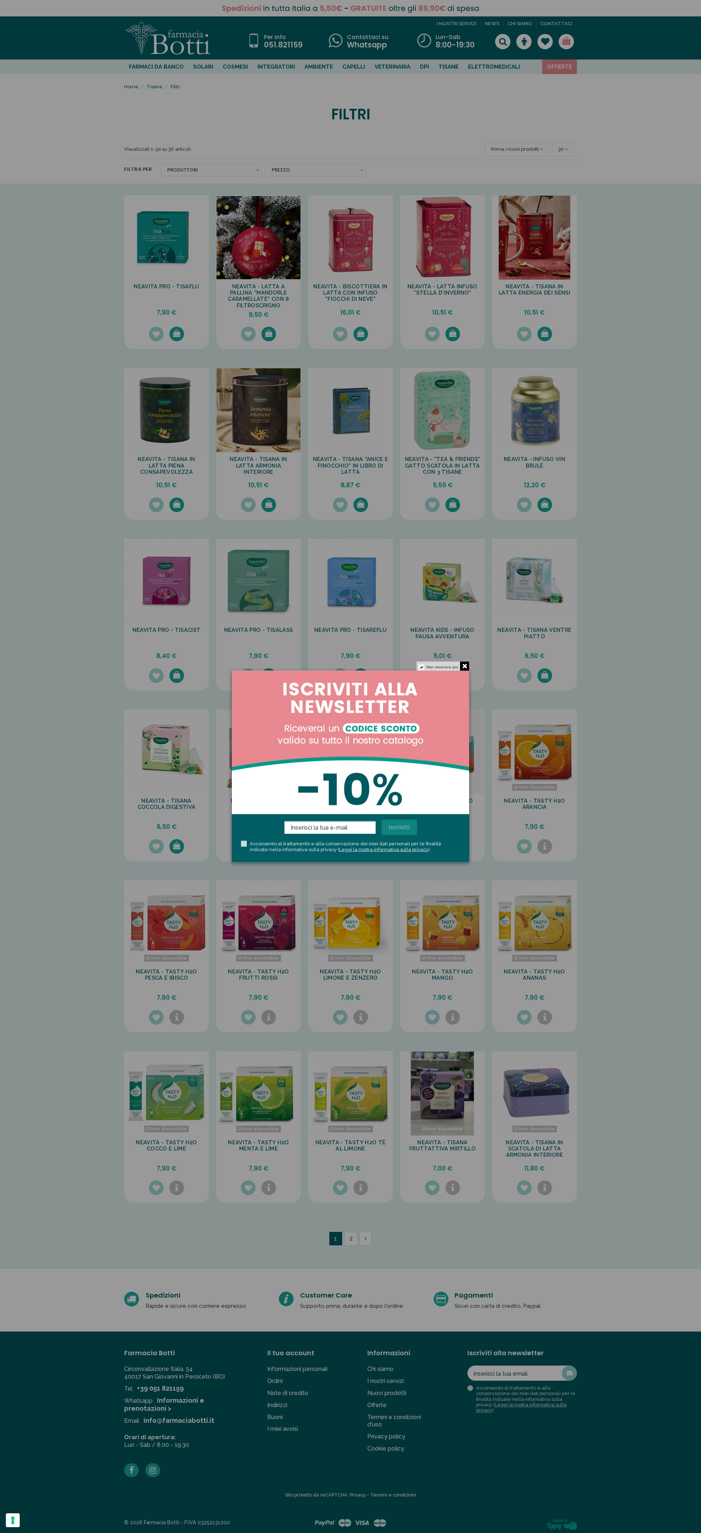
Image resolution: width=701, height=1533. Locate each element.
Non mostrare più (442, 667)
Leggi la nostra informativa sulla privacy (383, 849)
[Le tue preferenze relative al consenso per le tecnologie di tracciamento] (13, 1520)
